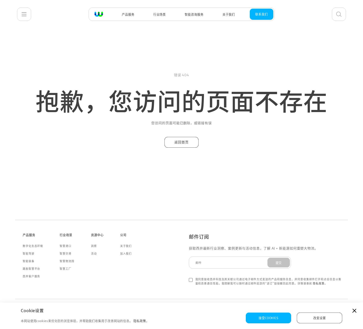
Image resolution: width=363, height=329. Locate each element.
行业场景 (159, 14)
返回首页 (181, 142)
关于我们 (228, 14)
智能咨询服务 (194, 14)
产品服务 (128, 14)
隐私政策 (319, 283)
